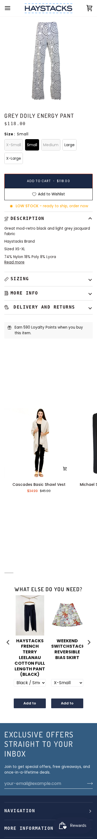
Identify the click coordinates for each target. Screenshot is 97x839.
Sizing (20, 278)
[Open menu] (12, 8)
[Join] (88, 783)
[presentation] (8, 642)
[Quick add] (65, 469)
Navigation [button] (19, 810)
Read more (14, 262)
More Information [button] (28, 828)
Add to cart (29, 704)
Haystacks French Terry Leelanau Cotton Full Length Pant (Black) (30, 658)
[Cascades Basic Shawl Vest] (39, 443)
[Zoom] (17, 91)
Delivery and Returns (43, 307)
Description (27, 218)
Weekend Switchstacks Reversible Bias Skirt (67, 649)
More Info (24, 293)
